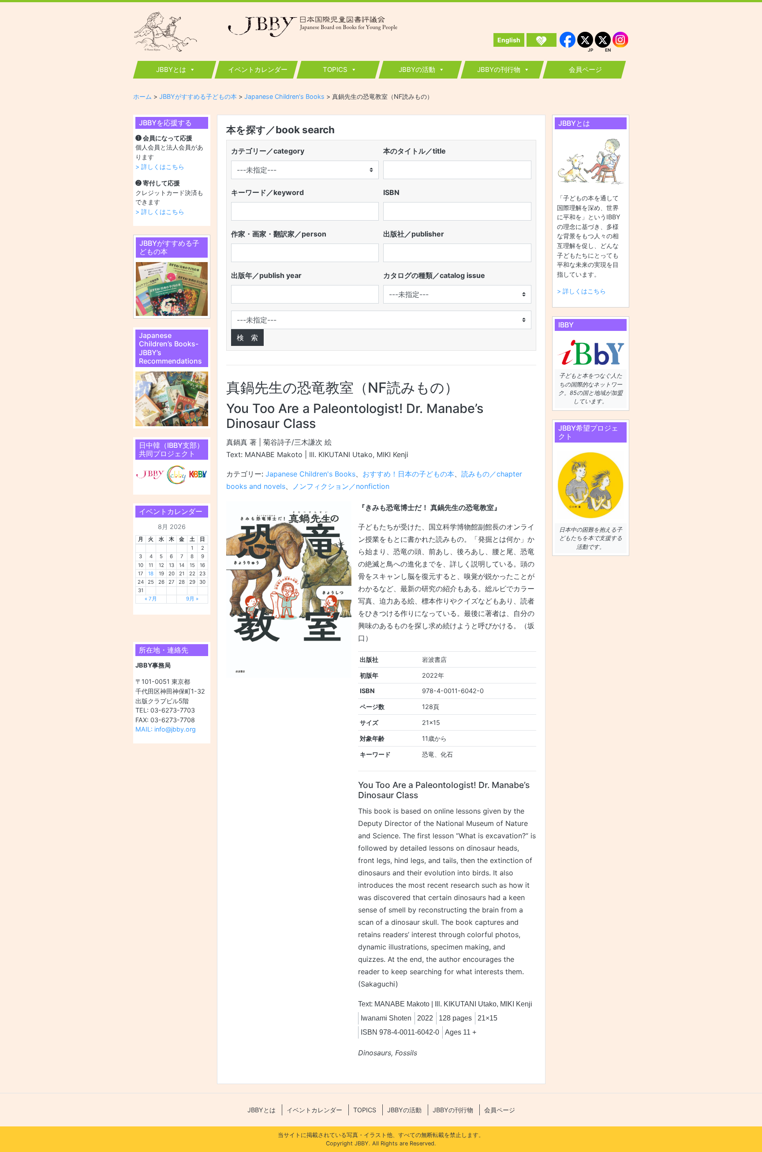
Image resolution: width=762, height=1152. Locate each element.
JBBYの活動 (417, 69)
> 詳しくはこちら (159, 166)
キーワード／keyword (267, 192)
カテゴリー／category (267, 150)
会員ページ (585, 69)
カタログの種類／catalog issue (434, 275)
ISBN (391, 192)
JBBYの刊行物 (498, 69)
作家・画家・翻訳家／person (278, 233)
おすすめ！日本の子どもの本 (408, 473)
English (508, 40)
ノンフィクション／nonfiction (340, 486)
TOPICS (335, 69)
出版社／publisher (413, 233)
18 (150, 573)
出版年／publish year (266, 275)
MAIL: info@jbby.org (165, 729)
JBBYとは (171, 69)
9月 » (192, 599)
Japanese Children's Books (310, 473)
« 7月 (151, 599)
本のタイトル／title (414, 150)
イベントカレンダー (258, 69)
